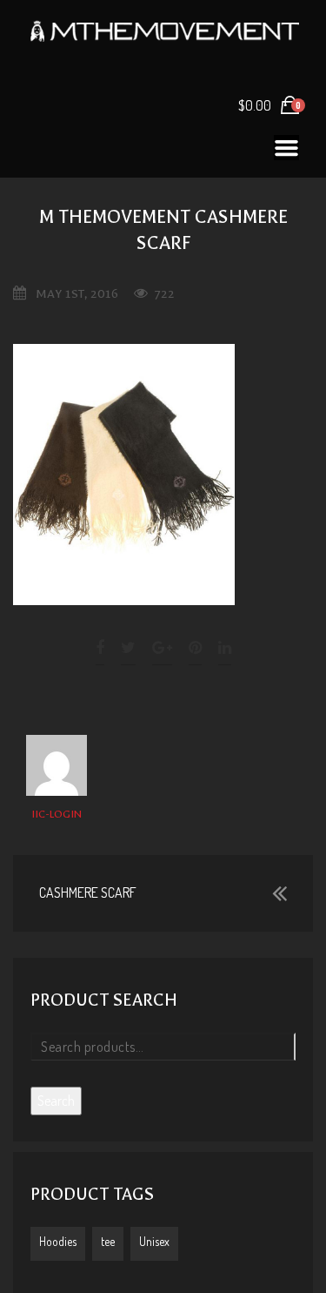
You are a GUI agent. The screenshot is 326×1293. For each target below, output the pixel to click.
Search (56, 1100)
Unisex (154, 1241)
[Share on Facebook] (101, 648)
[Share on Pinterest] (195, 648)
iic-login (56, 814)
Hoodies (58, 1241)
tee (108, 1241)
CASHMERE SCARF (87, 892)
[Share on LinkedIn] (224, 648)
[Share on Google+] (162, 648)
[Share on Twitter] (128, 648)
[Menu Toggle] (286, 147)
